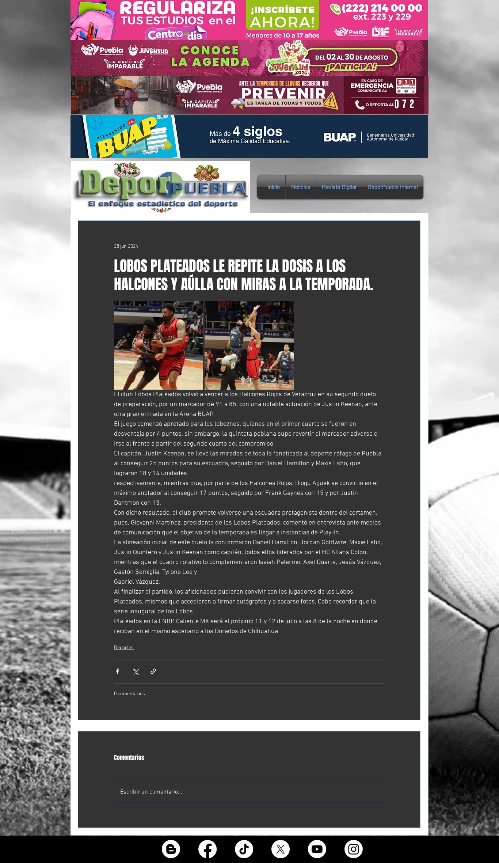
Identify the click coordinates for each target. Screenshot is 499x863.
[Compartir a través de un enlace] (153, 671)
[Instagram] (353, 849)
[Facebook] (207, 849)
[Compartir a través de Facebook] (117, 671)
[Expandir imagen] (158, 345)
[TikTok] (244, 849)
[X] (280, 849)
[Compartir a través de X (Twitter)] (135, 671)
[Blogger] (171, 849)
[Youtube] (317, 849)
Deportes (124, 648)
